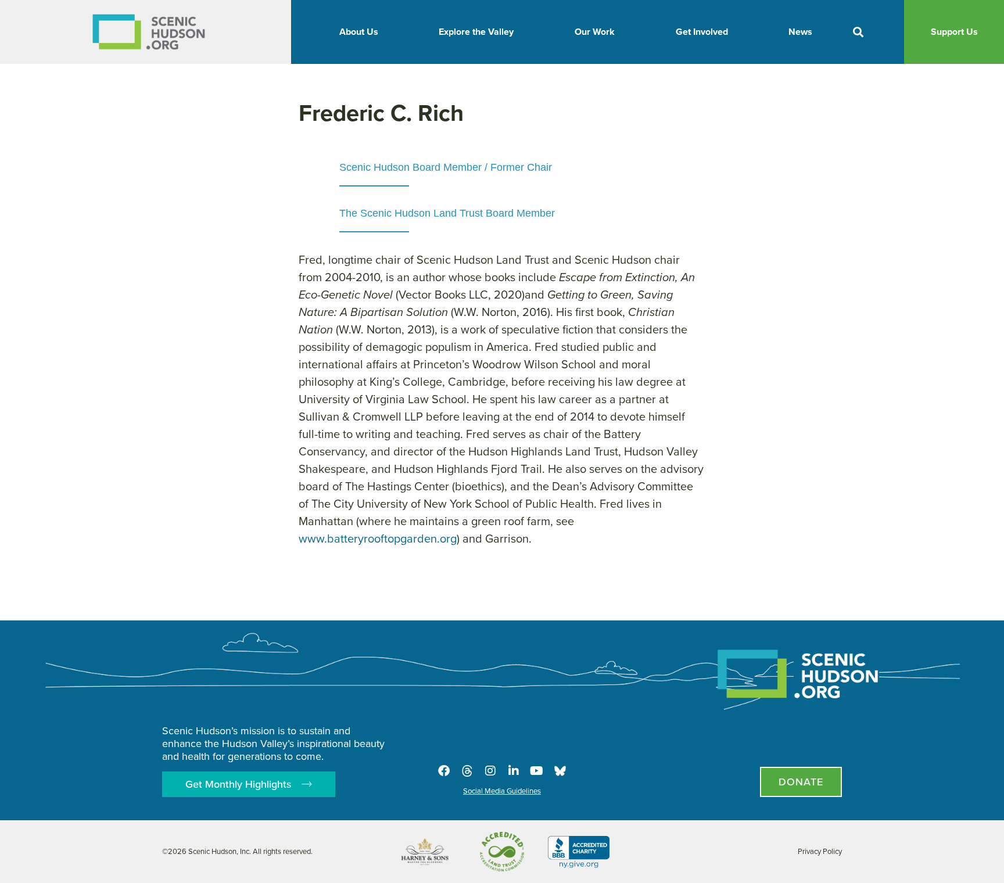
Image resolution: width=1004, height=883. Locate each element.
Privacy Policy (820, 851)
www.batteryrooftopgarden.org (378, 538)
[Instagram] (490, 771)
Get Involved (702, 31)
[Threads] (467, 771)
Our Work (595, 31)
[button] (858, 32)
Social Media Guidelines (502, 790)
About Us (358, 31)
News (800, 31)
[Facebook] (444, 771)
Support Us (954, 31)
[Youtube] (537, 771)
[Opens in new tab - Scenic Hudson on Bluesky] (560, 771)
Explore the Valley (476, 31)
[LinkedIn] (513, 771)
